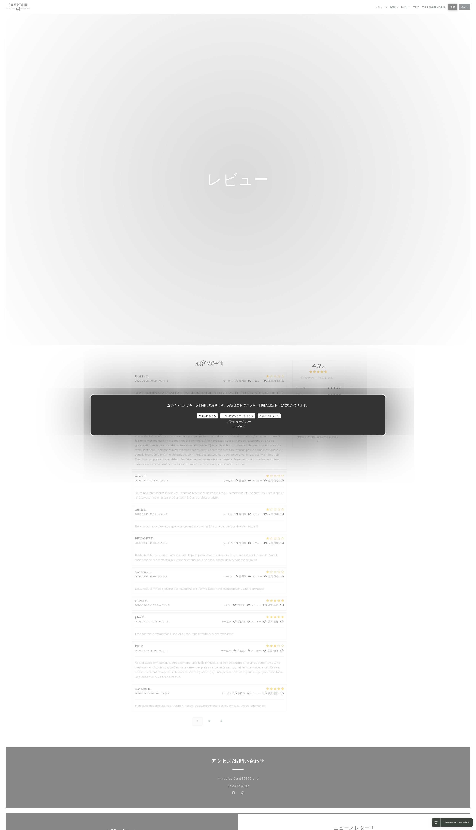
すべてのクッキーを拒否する (237, 415)
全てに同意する (207, 415)
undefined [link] (238, 426)
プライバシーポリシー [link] (239, 421)
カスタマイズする (269, 415)
